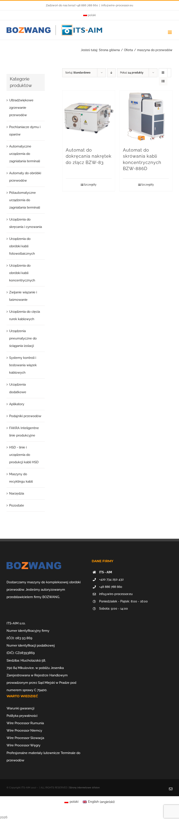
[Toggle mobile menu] (170, 32)
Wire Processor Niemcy (24, 730)
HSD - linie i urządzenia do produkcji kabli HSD (24, 454)
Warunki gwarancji (20, 708)
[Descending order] (111, 72)
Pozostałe (16, 505)
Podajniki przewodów (25, 416)
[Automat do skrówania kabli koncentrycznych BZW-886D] (146, 116)
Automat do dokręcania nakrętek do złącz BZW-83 (89, 156)
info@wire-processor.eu (117, 5)
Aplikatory (16, 404)
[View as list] (163, 81)
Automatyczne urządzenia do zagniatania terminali (24, 153)
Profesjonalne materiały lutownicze (33, 753)
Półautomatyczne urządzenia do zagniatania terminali (24, 200)
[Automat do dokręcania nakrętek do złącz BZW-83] (88, 116)
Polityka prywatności (22, 716)
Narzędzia (16, 493)
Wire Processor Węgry (23, 745)
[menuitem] (89, 15)
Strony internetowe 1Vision (84, 787)
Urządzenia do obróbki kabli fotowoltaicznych (22, 246)
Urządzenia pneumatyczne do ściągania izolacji (23, 338)
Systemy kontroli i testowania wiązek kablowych (23, 365)
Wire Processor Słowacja (25, 738)
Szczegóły (90, 184)
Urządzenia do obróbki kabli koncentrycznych (22, 273)
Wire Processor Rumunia (25, 723)
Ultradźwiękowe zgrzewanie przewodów (21, 107)
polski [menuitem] (74, 802)
